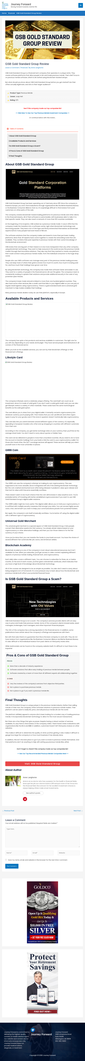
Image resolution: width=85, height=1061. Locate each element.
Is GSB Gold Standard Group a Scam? (25, 146)
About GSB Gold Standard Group (23, 136)
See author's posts (33, 793)
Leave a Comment (12, 68)
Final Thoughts (16, 156)
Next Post (78, 811)
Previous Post (8, 811)
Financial (24, 68)
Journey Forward (21, 4)
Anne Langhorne (30, 777)
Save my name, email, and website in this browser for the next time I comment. (38, 860)
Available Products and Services (23, 141)
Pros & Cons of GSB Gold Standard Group (27, 151)
